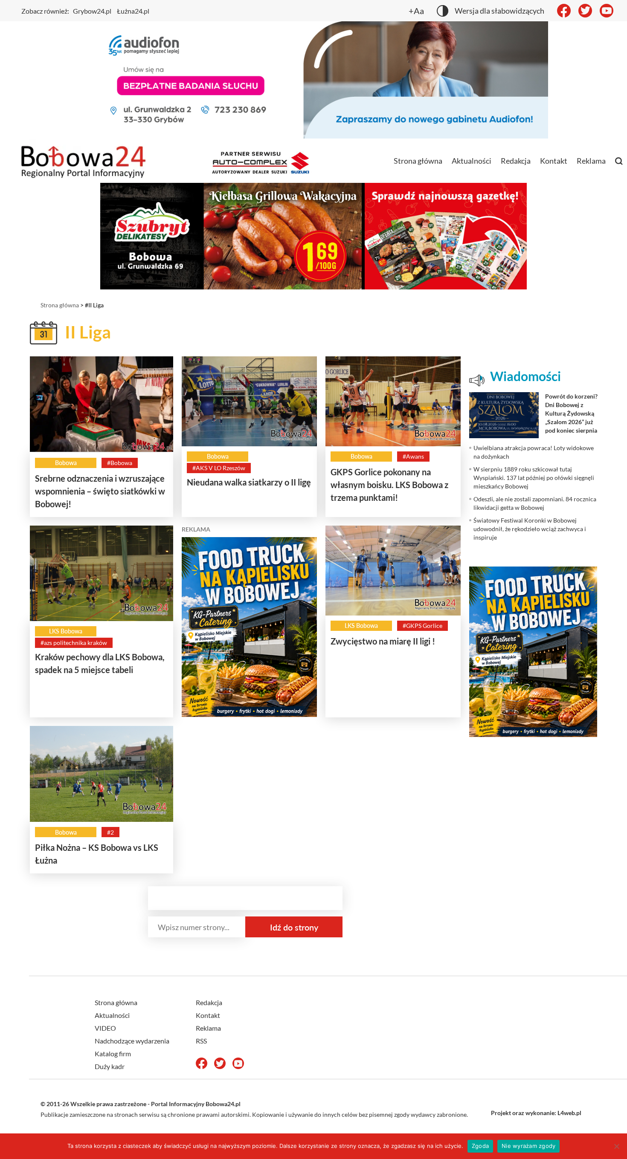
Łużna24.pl (133, 11)
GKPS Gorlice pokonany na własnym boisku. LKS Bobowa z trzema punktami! (389, 485)
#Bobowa (119, 462)
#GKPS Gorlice (422, 625)
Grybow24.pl (92, 11)
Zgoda (480, 1145)
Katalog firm (113, 1053)
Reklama (591, 160)
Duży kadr (110, 1066)
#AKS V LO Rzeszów (218, 467)
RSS (201, 1041)
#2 (110, 832)
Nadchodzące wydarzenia (132, 1041)
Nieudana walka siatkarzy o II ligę (249, 482)
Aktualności (471, 160)
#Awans (413, 456)
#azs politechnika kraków (74, 642)
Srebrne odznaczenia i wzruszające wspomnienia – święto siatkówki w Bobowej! (100, 491)
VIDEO (105, 1028)
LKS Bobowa (65, 631)
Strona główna (418, 160)
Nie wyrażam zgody (528, 1145)
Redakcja (516, 160)
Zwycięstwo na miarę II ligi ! (383, 641)
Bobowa (66, 462)
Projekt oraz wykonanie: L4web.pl (536, 1112)
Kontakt (553, 160)
